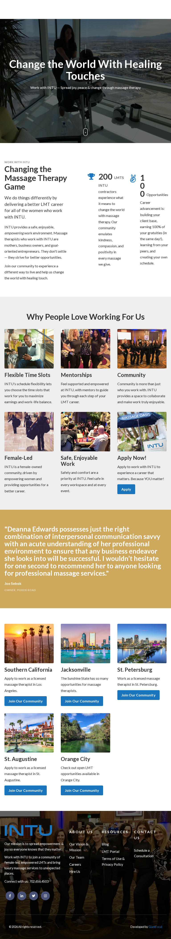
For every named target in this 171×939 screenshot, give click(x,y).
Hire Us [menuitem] (74, 871)
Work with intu (17, 162)
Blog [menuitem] (105, 844)
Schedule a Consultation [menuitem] (143, 853)
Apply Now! (132, 457)
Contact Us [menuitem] (145, 835)
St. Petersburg (134, 669)
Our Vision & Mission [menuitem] (78, 847)
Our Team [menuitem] (76, 857)
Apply (126, 489)
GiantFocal (155, 927)
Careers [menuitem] (75, 864)
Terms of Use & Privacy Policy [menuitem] (113, 861)
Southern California (28, 669)
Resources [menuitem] (115, 832)
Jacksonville (76, 669)
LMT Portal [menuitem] (110, 851)
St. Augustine (20, 759)
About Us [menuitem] (81, 832)
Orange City (75, 759)
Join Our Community (25, 701)
